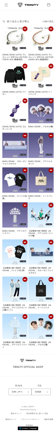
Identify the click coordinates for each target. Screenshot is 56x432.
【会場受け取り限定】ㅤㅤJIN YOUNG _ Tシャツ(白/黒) (13, 269)
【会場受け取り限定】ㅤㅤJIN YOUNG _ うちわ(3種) (39, 343)
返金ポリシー (16, 413)
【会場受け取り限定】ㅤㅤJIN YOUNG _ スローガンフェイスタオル (40, 270)
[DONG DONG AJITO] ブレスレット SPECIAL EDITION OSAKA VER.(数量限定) (41, 57)
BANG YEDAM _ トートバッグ (40, 197)
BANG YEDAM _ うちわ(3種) (40, 126)
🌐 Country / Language (28, 428)
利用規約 (29, 425)
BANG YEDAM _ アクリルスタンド (40, 162)
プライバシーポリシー (30, 419)
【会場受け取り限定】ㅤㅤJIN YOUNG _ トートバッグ (39, 306)
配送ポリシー (11, 419)
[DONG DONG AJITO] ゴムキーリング (14, 127)
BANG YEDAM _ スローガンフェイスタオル (14, 162)
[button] (6, 5)
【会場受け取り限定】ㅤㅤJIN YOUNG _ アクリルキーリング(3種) (40, 233)
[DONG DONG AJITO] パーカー (14, 93)
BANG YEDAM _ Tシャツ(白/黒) (15, 197)
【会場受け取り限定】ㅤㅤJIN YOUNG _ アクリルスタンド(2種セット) (14, 307)
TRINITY (31, 406)
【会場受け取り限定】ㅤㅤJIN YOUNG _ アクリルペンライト (14, 344)
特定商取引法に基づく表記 (37, 413)
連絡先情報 (48, 419)
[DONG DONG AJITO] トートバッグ (40, 93)
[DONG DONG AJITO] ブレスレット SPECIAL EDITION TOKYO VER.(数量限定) (15, 57)
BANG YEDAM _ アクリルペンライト (14, 232)
